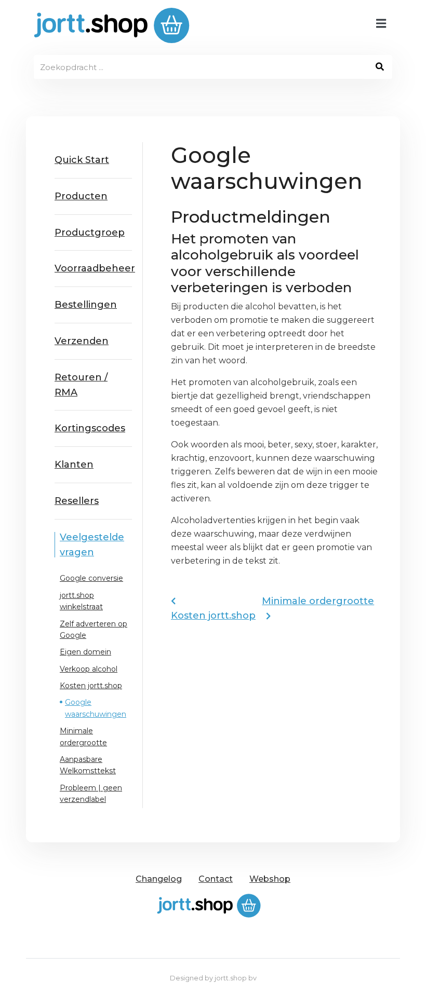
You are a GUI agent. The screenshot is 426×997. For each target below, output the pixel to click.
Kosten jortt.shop (91, 685)
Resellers (77, 501)
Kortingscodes (90, 428)
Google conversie (91, 578)
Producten (81, 196)
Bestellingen (86, 304)
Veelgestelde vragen (92, 544)
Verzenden (82, 341)
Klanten (74, 464)
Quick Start (82, 160)
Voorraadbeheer (93, 268)
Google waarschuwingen (95, 708)
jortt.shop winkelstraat (81, 601)
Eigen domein (85, 652)
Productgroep (90, 232)
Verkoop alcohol (88, 669)
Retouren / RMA (81, 385)
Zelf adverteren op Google (93, 629)
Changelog (159, 879)
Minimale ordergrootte (83, 736)
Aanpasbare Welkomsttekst (88, 765)
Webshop (269, 879)
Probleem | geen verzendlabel (91, 793)
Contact (215, 879)
